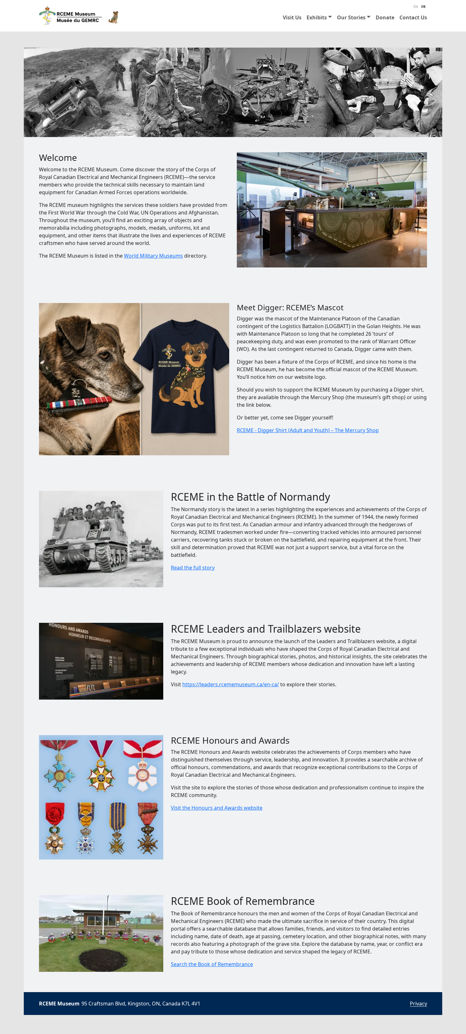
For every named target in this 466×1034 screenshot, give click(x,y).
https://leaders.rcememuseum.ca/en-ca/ (230, 684)
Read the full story (193, 567)
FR (423, 6)
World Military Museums (153, 255)
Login (404, 1004)
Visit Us (292, 17)
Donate (385, 17)
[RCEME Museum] (78, 15)
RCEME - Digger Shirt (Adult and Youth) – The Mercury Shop (308, 430)
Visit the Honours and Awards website (216, 807)
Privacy (418, 1003)
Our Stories (351, 17)
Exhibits (317, 17)
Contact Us (413, 17)
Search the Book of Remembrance (212, 964)
